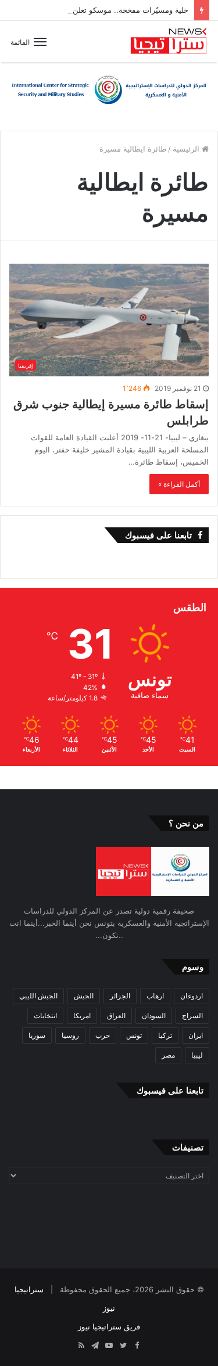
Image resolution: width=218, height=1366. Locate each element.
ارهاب (155, 995)
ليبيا (197, 1055)
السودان (154, 1015)
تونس (134, 1035)
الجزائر (120, 995)
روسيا (70, 1035)
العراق (116, 1015)
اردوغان (191, 995)
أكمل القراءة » (179, 484)
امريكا (82, 1015)
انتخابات (45, 1015)
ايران (195, 1035)
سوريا (36, 1035)
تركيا (165, 1035)
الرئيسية (187, 148)
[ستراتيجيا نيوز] (168, 41)
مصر (168, 1055)
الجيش (84, 995)
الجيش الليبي (38, 995)
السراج (192, 1015)
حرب (102, 1035)
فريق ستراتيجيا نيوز (109, 1326)
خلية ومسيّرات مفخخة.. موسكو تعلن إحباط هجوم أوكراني (96, 10)
